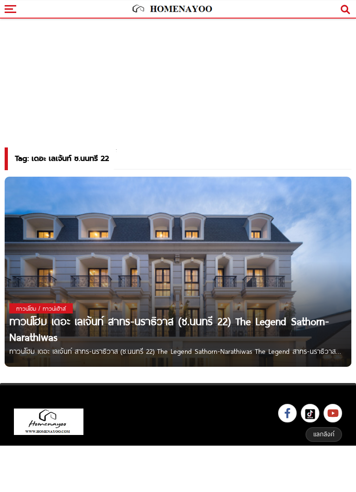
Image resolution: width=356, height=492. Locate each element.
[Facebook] (287, 413)
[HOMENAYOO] (171, 9)
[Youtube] (333, 413)
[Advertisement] (178, 468)
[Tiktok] (310, 413)
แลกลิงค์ (323, 434)
